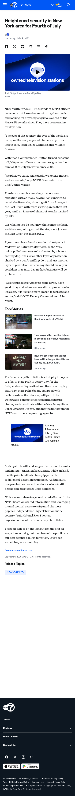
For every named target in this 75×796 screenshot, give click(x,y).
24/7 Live (26, 5)
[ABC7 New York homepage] (13, 5)
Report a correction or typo (18, 550)
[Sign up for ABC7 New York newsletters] (31, 757)
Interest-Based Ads (56, 782)
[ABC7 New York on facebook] (6, 757)
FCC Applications (34, 786)
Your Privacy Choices (28, 779)
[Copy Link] (47, 47)
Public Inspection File (13, 786)
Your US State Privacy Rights (16, 782)
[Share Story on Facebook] (6, 47)
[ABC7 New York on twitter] (15, 757)
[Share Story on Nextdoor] (30, 47)
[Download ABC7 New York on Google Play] (30, 766)
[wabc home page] (9, 707)
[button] (5, 4)
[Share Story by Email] (39, 47)
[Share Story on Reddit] (22, 47)
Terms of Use (38, 782)
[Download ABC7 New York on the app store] (11, 766)
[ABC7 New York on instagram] (23, 757)
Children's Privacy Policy (52, 779)
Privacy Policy (9, 779)
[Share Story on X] (14, 47)
